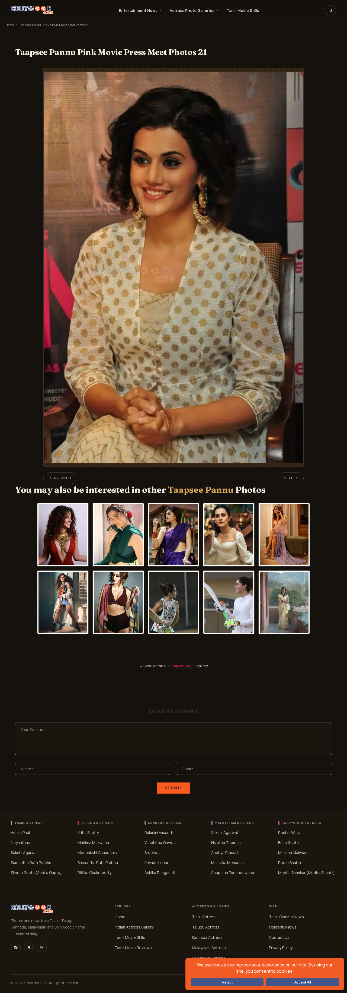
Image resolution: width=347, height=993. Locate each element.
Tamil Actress (204, 916)
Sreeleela (153, 852)
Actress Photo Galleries (192, 10)
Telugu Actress (206, 927)
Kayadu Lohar (156, 862)
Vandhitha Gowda (160, 842)
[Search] (330, 10)
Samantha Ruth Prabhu (31, 862)
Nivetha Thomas (226, 842)
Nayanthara (21, 842)
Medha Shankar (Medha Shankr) (306, 872)
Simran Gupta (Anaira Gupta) (36, 872)
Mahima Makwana (93, 842)
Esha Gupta (288, 842)
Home (9, 25)
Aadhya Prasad (224, 852)
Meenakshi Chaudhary (97, 852)
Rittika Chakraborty (94, 872)
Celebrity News (283, 927)
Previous (62, 478)
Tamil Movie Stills (243, 10)
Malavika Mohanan (227, 862)
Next (288, 478)
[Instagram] (42, 947)
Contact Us (279, 937)
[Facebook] (16, 947)
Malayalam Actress (209, 947)
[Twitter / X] (29, 947)
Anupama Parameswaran (233, 872)
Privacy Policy (281, 947)
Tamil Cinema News (286, 916)
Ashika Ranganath (160, 872)
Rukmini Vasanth (158, 832)
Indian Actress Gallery (134, 927)
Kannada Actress (207, 937)
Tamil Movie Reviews (133, 947)
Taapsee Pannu (200, 489)
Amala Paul (20, 832)
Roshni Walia (289, 832)
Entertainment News (138, 10)
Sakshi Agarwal (24, 852)
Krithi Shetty (88, 832)
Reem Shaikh (289, 862)
